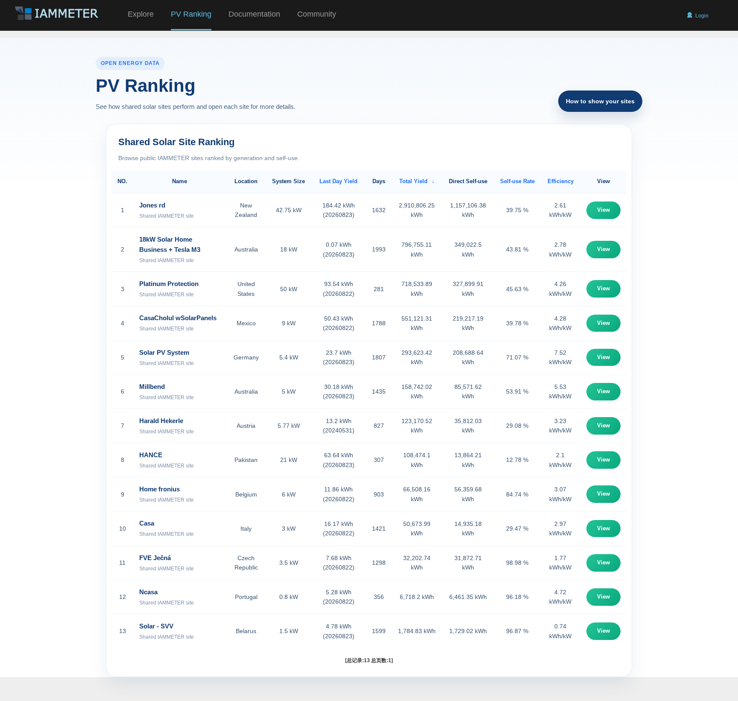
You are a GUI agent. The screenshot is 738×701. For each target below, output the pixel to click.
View (603, 210)
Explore (141, 14)
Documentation (254, 14)
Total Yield (413, 181)
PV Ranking (191, 14)
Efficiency (561, 181)
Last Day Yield (338, 181)
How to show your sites (600, 101)
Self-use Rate (517, 181)
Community (316, 14)
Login (702, 16)
